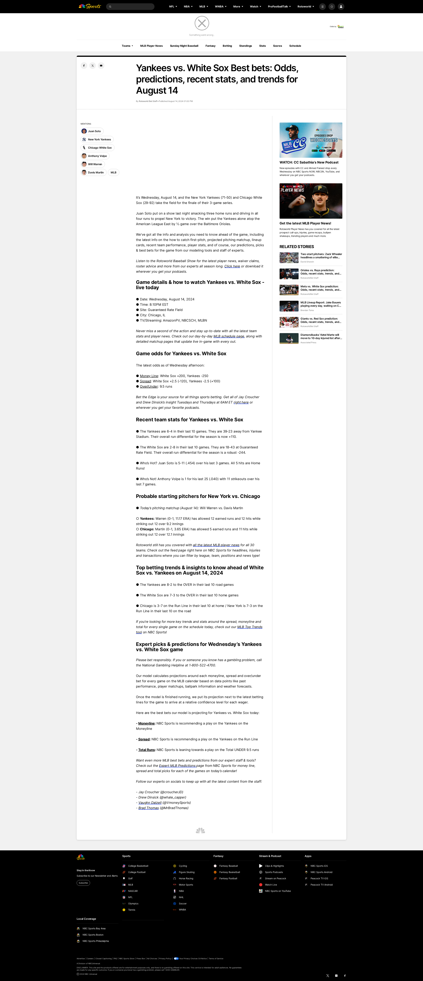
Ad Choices (152, 958)
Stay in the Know (86, 870)
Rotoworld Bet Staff (148, 101)
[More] (322, 6)
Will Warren (95, 164)
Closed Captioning (104, 958)
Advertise (81, 958)
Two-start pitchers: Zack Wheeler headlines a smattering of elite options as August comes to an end (321, 255)
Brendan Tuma (307, 310)
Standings (245, 45)
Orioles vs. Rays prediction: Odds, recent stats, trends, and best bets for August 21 (320, 272)
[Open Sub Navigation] (176, 6)
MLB (113, 172)
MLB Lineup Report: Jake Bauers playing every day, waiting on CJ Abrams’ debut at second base (321, 304)
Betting (227, 45)
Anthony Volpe (97, 156)
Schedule (295, 45)
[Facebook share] (84, 65)
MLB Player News (151, 45)
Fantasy (210, 45)
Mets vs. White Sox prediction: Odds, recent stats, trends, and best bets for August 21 (320, 288)
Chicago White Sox (100, 147)
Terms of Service (216, 958)
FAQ (115, 958)
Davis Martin (96, 172)
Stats (262, 45)
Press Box (140, 958)
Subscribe (83, 883)
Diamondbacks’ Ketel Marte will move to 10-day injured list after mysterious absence (320, 336)
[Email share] (101, 65)
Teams (126, 45)
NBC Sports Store (127, 958)
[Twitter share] (92, 65)
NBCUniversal (94, 963)
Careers (90, 958)
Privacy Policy (165, 958)
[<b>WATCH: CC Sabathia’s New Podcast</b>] (311, 140)
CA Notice (202, 958)
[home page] (90, 6)
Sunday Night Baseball (184, 45)
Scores (277, 45)
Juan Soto (94, 131)
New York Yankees (99, 139)
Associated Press (308, 342)
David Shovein (307, 261)
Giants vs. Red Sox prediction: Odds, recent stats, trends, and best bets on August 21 (320, 320)
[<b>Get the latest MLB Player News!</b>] (311, 201)
